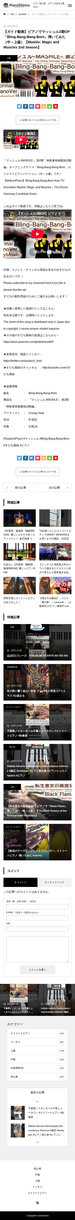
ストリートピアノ (13, 707)
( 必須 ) (21, 901)
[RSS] (37, 1202)
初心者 (12, 747)
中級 (12, 627)
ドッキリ (37, 1186)
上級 (9, 58)
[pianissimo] (16, 5)
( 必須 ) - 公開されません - (22, 912)
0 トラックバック (54, 882)
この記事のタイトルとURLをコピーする (38, 120)
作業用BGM (12, 667)
